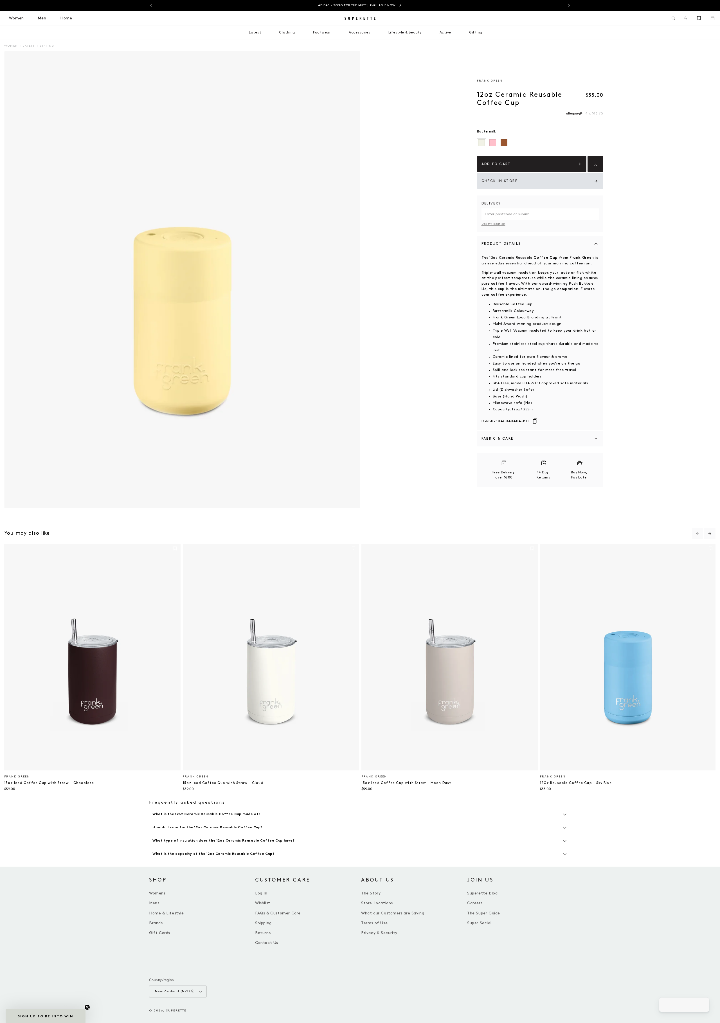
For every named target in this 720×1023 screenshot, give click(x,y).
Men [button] (42, 18)
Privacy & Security (379, 933)
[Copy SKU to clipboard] (535, 421)
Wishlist (262, 903)
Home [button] (66, 18)
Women (11, 45)
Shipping (263, 923)
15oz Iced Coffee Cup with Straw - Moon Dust (406, 782)
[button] (673, 18)
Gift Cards (159, 933)
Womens (157, 893)
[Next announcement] (569, 5)
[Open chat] (702, 1005)
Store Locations (377, 903)
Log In (261, 893)
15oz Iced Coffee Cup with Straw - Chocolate (49, 782)
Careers (474, 903)
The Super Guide (483, 913)
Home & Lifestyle (166, 913)
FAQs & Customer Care (278, 913)
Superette (176, 1010)
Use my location (493, 223)
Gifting (47, 45)
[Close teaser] (87, 1007)
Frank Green (490, 80)
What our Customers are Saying (392, 913)
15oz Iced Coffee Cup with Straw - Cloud (223, 782)
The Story (371, 893)
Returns (263, 933)
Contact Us (266, 943)
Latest (28, 45)
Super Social (479, 923)
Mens (154, 903)
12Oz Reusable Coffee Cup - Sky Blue (576, 782)
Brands (156, 923)
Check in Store (500, 181)
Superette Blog (482, 893)
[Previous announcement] (151, 5)
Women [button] (16, 18)
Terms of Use (374, 923)
